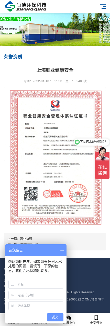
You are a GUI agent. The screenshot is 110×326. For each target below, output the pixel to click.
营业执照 (26, 238)
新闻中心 (69, 322)
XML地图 (91, 299)
